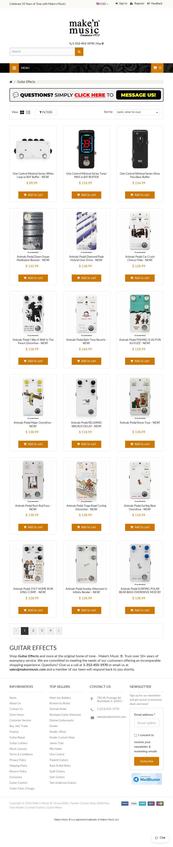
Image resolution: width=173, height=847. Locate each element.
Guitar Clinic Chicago (21, 788)
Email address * (144, 714)
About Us (15, 703)
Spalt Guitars (57, 771)
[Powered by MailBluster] (146, 779)
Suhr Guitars (57, 777)
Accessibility (61, 803)
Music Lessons (18, 749)
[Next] (58, 631)
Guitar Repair (17, 737)
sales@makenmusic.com (27, 669)
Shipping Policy (18, 766)
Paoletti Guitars (59, 760)
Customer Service (20, 720)
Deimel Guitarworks (62, 720)
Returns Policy (18, 771)
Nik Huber (56, 749)
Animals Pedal (58, 709)
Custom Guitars (35, 807)
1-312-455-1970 (83, 43)
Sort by (108, 112)
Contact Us (16, 709)
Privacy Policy (17, 760)
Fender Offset (58, 732)
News (12, 698)
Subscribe (146, 761)
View (15, 112)
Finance (14, 732)
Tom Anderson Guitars (63, 783)
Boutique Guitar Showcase (65, 715)
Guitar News (54, 807)
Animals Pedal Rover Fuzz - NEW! (140, 422)
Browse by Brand (60, 703)
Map (99, 43)
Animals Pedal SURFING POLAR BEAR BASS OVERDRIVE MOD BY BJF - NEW (140, 592)
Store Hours (16, 715)
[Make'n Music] (85, 17)
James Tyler (57, 743)
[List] (28, 112)
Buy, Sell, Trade (18, 726)
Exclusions (15, 777)
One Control (57, 754)
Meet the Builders (60, 698)
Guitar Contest (18, 783)
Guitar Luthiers (18, 743)
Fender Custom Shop (62, 737)
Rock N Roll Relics (60, 766)
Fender (54, 726)
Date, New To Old (129, 112)
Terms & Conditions (21, 754)
